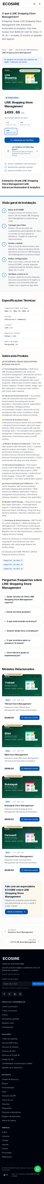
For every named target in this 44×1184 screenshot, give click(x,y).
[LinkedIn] (15, 994)
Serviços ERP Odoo (10, 1043)
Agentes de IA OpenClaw (12, 1068)
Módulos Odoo (8, 1023)
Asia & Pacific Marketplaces (26, 50)
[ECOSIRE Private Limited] (11, 958)
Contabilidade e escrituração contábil (17, 1063)
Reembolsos (7, 1157)
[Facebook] (4, 994)
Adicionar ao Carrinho (23, 140)
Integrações (7, 1108)
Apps (11, 50)
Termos (5, 1149)
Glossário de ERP (9, 1096)
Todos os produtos (9, 1006)
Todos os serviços (9, 1011)
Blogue (5, 1083)
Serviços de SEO (9, 1051)
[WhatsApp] (20, 994)
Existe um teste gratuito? (18, 612)
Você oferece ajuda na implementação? (17, 654)
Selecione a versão (31, 718)
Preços (5, 1015)
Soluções (6, 1104)
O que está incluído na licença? (21, 621)
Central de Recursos (10, 1079)
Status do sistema (9, 1120)
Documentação (8, 1088)
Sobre (4, 1132)
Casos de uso (7, 1100)
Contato (5, 1140)
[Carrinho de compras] (34, 3)
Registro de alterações (11, 1116)
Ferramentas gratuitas (10, 1019)
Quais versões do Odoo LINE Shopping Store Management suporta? (19, 599)
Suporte (5, 1144)
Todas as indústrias (9, 1039)
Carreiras (5, 1136)
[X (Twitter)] (9, 994)
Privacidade (7, 1153)
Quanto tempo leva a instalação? (21, 631)
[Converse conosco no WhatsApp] (37, 1169)
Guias (4, 1092)
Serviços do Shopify (10, 1047)
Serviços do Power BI (10, 1055)
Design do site (8, 1059)
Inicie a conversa (14, 912)
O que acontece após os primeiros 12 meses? (17, 641)
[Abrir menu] (39, 3)
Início (4, 50)
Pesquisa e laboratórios (11, 1112)
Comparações (7, 1027)
